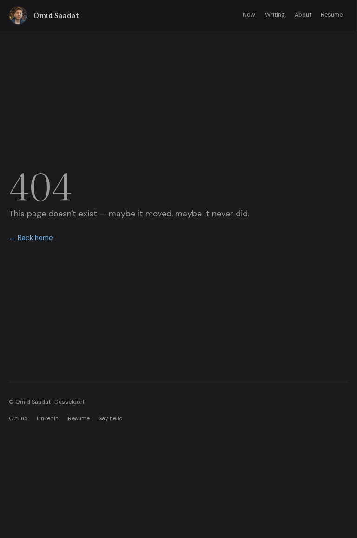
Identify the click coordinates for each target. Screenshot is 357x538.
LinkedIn (48, 418)
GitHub (18, 418)
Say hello (111, 418)
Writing (275, 15)
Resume (332, 15)
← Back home (31, 237)
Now (249, 15)
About (303, 15)
